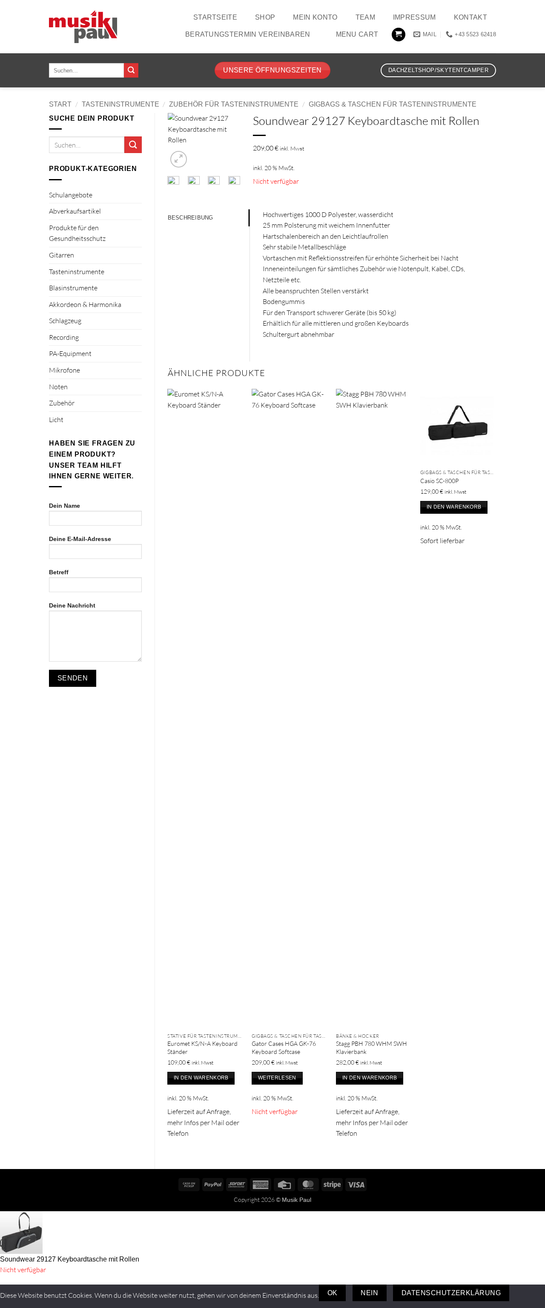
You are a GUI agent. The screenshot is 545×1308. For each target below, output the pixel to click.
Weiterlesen (277, 1077)
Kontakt (470, 17)
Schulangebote (70, 195)
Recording (64, 337)
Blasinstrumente (73, 288)
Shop (265, 17)
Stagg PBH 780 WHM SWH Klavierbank (371, 1047)
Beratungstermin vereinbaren (247, 34)
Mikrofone (64, 370)
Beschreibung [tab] (190, 217)
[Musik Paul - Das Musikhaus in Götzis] (83, 26)
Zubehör (62, 403)
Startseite (215, 17)
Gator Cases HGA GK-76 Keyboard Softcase (284, 1047)
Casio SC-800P (439, 480)
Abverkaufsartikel (75, 211)
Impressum (414, 17)
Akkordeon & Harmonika (85, 304)
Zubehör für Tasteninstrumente (233, 104)
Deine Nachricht (72, 605)
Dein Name (64, 505)
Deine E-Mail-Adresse (80, 538)
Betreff (59, 572)
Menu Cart (357, 34)
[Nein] (524, 1293)
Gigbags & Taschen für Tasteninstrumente (392, 104)
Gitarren (61, 255)
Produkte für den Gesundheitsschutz (77, 233)
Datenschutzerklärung (451, 1292)
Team (365, 17)
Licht (56, 419)
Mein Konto (315, 17)
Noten (58, 386)
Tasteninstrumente (120, 104)
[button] (398, 35)
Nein (369, 1292)
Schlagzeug (65, 320)
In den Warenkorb (201, 1077)
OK (332, 1292)
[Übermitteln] (131, 70)
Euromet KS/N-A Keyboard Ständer (202, 1047)
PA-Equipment (70, 353)
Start (60, 104)
